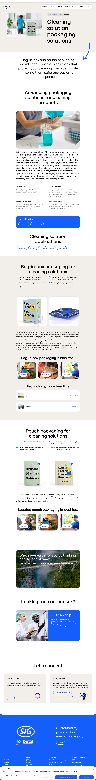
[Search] (85, 6)
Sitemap (28, 766)
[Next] (69, 311)
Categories (52, 6)
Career (5, 766)
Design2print (52, 759)
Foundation (78, 1)
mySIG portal (89, 1)
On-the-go (24, 526)
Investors (74, 6)
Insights (72, 1)
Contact (84, 1)
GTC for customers (77, 762)
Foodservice (45, 374)
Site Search (29, 764)
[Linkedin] (79, 766)
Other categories (52, 14)
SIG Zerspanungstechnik (55, 762)
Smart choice (52, 764)
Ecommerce (67, 374)
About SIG (68, 6)
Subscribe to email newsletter (62, 692)
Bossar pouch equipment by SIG (57, 761)
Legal (73, 759)
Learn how (60, 742)
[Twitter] (76, 766)
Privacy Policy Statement (78, 757)
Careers (81, 6)
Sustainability (60, 6)
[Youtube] (81, 766)
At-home (23, 374)
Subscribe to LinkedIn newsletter (63, 698)
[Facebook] (73, 766)
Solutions (44, 6)
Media (68, 1)
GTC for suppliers (76, 761)
